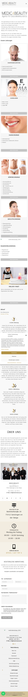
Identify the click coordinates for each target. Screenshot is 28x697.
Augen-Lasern (14, 678)
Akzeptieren (14, 352)
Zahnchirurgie (14, 683)
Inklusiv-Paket (14, 686)
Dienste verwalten (5, 349)
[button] (26, 335)
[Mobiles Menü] (26, 3)
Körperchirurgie (14, 673)
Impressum (19, 362)
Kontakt (14, 653)
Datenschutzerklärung (11, 362)
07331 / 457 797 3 (14, 553)
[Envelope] (7, 498)
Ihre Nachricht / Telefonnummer (9, 592)
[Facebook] (13, 644)
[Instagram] (16, 498)
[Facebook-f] (11, 498)
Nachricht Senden (7, 617)
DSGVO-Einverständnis (7, 606)
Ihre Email (4, 585)
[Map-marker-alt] (20, 498)
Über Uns (14, 650)
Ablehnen (14, 356)
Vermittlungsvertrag (14, 663)
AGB (14, 661)
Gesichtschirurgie (14, 675)
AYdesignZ (20, 695)
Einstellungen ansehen (14, 360)
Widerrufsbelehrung (14, 666)
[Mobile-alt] (3, 498)
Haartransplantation (14, 681)
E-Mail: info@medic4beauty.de (14, 492)
